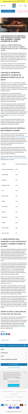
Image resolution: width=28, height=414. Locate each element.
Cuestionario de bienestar (14, 367)
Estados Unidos (16, 400)
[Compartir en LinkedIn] (7, 334)
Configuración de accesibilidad (8, 391)
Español (20, 5)
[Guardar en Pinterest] (9, 334)
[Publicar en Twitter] (4, 334)
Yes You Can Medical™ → (8, 11)
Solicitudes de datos (14, 394)
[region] (14, 379)
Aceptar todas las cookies (13, 385)
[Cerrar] (25, 373)
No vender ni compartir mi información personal (14, 396)
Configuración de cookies (14, 381)
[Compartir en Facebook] (2, 334)
